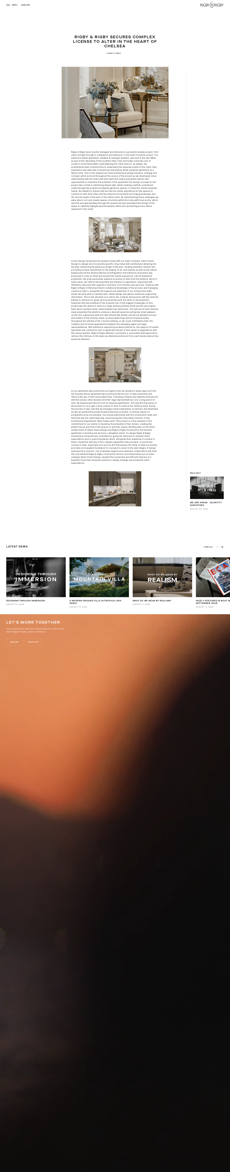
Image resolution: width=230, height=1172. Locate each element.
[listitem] (36, 581)
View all (208, 547)
